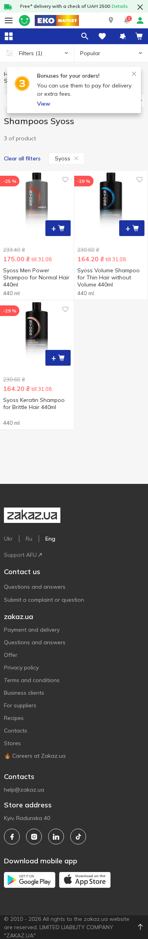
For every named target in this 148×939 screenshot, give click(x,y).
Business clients (24, 692)
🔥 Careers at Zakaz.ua (35, 755)
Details (120, 6)
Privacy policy (21, 667)
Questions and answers (35, 586)
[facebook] (12, 836)
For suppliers (20, 705)
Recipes (14, 717)
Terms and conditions (32, 680)
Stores (12, 743)
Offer (10, 654)
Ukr (8, 538)
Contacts (15, 730)
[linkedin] (56, 836)
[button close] (140, 7)
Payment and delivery (32, 629)
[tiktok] (78, 836)
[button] (111, 20)
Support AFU (20, 554)
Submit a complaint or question (44, 599)
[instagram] (34, 836)
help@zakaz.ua (24, 789)
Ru (29, 538)
